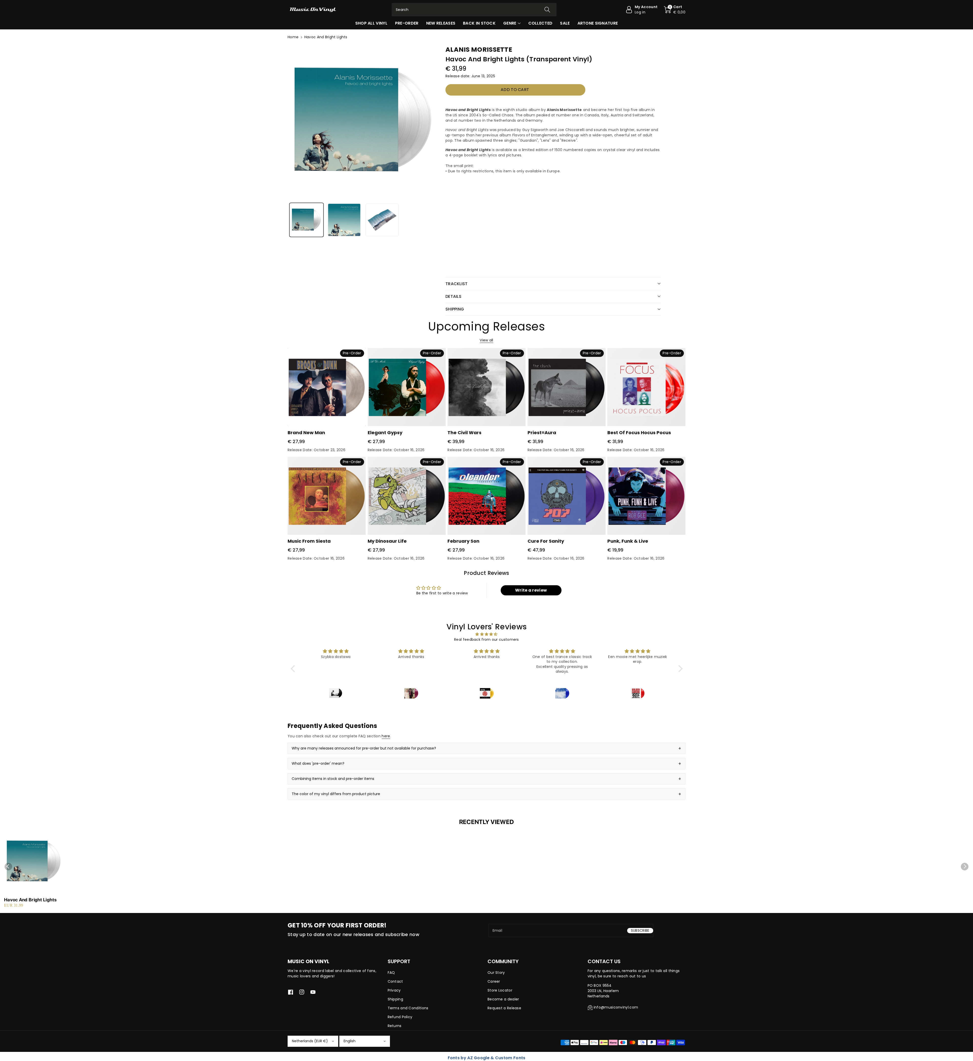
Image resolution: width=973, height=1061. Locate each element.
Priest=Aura (542, 432)
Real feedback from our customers (486, 639)
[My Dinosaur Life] (407, 496)
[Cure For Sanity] (567, 496)
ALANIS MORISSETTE (478, 49)
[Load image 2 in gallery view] (344, 220)
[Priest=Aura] (567, 387)
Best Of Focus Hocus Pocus (639, 432)
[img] (486, 634)
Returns (395, 1025)
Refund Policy (400, 1016)
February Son (463, 541)
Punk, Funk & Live (627, 541)
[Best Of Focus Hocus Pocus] (646, 387)
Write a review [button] (531, 590)
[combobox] (474, 9)
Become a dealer (503, 999)
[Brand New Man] (327, 387)
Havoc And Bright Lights (30, 899)
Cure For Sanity (546, 541)
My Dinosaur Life (387, 541)
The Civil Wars (464, 432)
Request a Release (504, 1008)
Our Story (496, 972)
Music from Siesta (309, 541)
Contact (395, 981)
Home (293, 37)
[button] (674, 9)
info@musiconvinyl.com (616, 1007)
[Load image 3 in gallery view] (382, 220)
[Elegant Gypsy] (407, 387)
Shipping (395, 999)
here (386, 736)
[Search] (547, 9)
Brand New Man (306, 432)
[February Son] (486, 496)
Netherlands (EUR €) (310, 1041)
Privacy (394, 990)
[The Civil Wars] (486, 387)
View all (486, 340)
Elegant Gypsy (385, 432)
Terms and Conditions (408, 1008)
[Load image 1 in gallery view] (306, 220)
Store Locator (500, 990)
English (349, 1041)
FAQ (391, 972)
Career (494, 981)
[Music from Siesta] (327, 496)
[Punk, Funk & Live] (646, 496)
